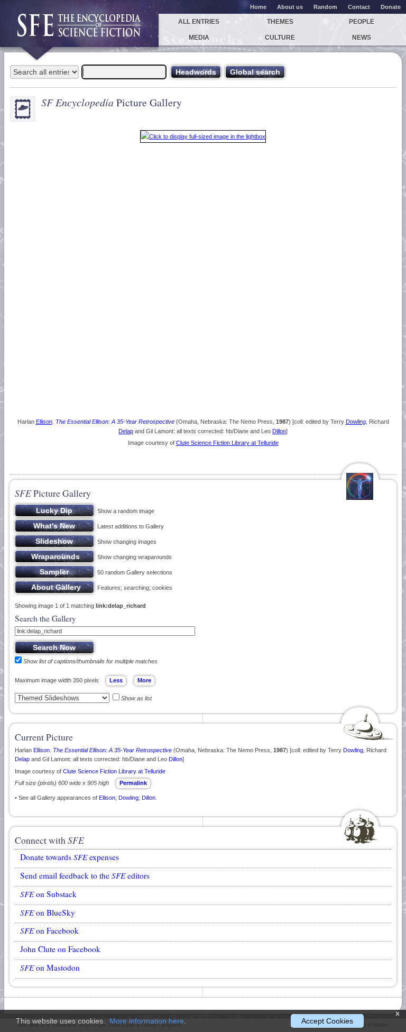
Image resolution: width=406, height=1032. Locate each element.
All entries (198, 21)
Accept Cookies (327, 1021)
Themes (280, 21)
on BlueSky (47, 912)
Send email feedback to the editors (85, 875)
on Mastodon (50, 967)
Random (325, 7)
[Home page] (79, 30)
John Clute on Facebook (60, 949)
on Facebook (49, 930)
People (361, 21)
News (361, 37)
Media (199, 37)
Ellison (44, 421)
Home (258, 7)
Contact (359, 7)
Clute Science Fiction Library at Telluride (227, 443)
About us (290, 7)
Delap (125, 431)
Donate (391, 7)
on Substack (48, 894)
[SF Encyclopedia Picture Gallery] (203, 138)
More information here (146, 1021)
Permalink (133, 783)
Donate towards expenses (69, 857)
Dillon (279, 431)
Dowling (356, 421)
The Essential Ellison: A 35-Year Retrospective (115, 421)
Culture (280, 37)
